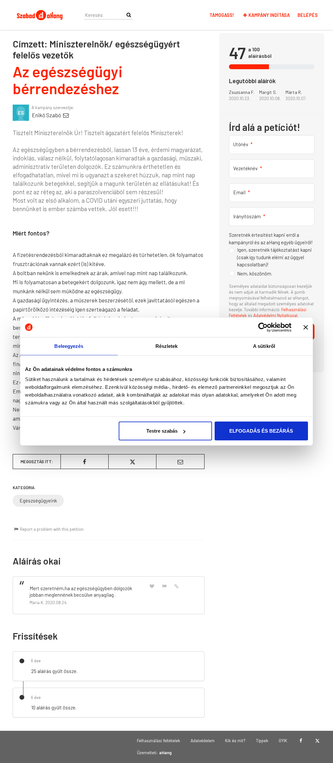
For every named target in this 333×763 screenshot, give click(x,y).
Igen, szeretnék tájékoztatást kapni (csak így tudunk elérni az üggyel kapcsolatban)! (274, 257)
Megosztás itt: (36, 461)
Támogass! (221, 15)
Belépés (308, 15)
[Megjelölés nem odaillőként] (164, 586)
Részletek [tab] (166, 346)
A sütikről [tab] (264, 346)
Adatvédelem (203, 740)
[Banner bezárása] (305, 327)
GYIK (283, 740)
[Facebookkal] (301, 740)
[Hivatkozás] (176, 585)
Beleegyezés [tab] (68, 346)
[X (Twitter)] (317, 740)
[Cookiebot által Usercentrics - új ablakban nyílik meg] (262, 327)
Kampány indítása (269, 15)
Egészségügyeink (38, 500)
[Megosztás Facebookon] (84, 461)
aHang (165, 752)
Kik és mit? (235, 740)
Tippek (262, 740)
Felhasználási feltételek (158, 740)
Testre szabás (162, 431)
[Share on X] (132, 461)
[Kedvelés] (152, 586)
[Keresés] (129, 15)
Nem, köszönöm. (254, 273)
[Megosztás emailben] (180, 461)
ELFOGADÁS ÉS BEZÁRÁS (261, 431)
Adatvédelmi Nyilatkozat (275, 315)
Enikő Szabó (47, 115)
